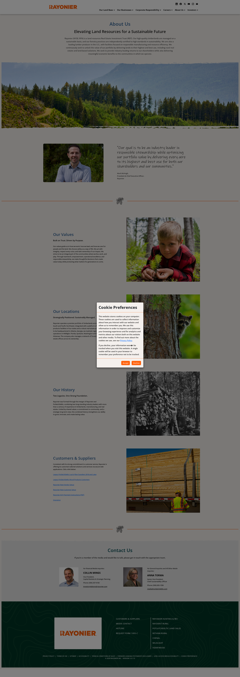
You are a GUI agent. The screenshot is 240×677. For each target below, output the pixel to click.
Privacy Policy (126, 340)
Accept (125, 363)
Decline (136, 363)
